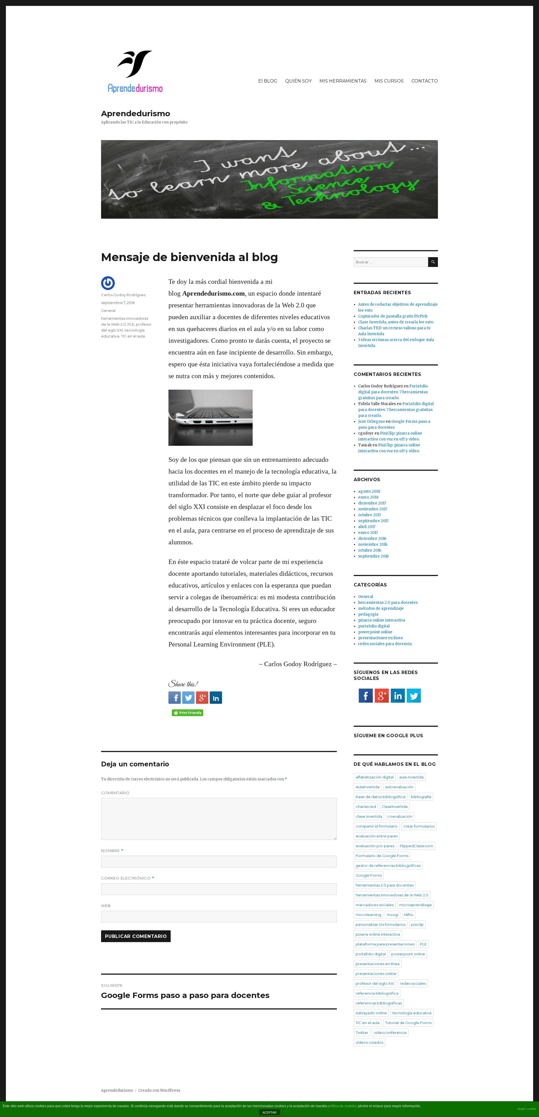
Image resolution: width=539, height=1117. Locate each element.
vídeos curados (369, 1042)
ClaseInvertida (395, 806)
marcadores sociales (375, 905)
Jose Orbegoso (371, 421)
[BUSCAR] (433, 262)
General (108, 310)
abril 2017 (366, 526)
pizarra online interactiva (381, 620)
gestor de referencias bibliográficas (388, 865)
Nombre (112, 850)
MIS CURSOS (389, 81)
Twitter (362, 1032)
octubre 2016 (369, 550)
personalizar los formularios (380, 924)
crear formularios (419, 826)
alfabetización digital (375, 777)
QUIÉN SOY (298, 81)
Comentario (115, 793)
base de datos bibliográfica (380, 796)
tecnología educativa (411, 1013)
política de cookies (342, 1106)
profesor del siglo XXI (375, 983)
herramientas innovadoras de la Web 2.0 (392, 895)
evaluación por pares (375, 846)
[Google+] (202, 697)
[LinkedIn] (216, 697)
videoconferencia (390, 1032)
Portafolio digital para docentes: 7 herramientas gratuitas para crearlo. (393, 392)
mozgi (392, 914)
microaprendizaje (415, 905)
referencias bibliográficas (379, 1003)
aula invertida (411, 777)
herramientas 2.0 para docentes (388, 602)
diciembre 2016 (372, 538)
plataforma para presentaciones (385, 944)
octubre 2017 (369, 515)
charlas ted (366, 806)
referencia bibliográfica (377, 993)
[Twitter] (188, 697)
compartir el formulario (377, 826)
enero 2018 (368, 497)
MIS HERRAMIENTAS (343, 81)
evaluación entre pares (377, 836)
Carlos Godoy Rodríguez (123, 295)
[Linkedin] (398, 695)
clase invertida (369, 816)
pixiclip (417, 924)
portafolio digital (374, 626)
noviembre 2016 (372, 544)
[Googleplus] (382, 695)
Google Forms (369, 875)
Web (106, 905)
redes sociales (413, 983)
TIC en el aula (133, 336)
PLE (130, 324)
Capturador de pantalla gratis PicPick (393, 316)
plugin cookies (527, 1108)
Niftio (409, 914)
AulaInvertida (368, 787)
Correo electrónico (127, 878)
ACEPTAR (269, 1112)
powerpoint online (375, 632)
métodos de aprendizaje (381, 608)
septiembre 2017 (373, 520)
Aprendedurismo (135, 113)
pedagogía (368, 614)
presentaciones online (376, 973)
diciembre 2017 (372, 503)
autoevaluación (399, 787)
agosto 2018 (369, 491)
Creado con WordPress (159, 1090)
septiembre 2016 (373, 556)
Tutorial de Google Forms (408, 1022)
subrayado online (371, 1013)
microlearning (368, 914)
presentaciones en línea (380, 638)
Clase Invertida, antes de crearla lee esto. (396, 322)
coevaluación (400, 816)
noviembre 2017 (372, 509)
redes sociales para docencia (385, 643)
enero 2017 (368, 532)
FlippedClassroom (416, 846)
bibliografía (421, 796)
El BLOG (267, 81)
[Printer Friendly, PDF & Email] (188, 712)
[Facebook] (174, 697)
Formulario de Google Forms (382, 855)
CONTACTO (425, 81)
